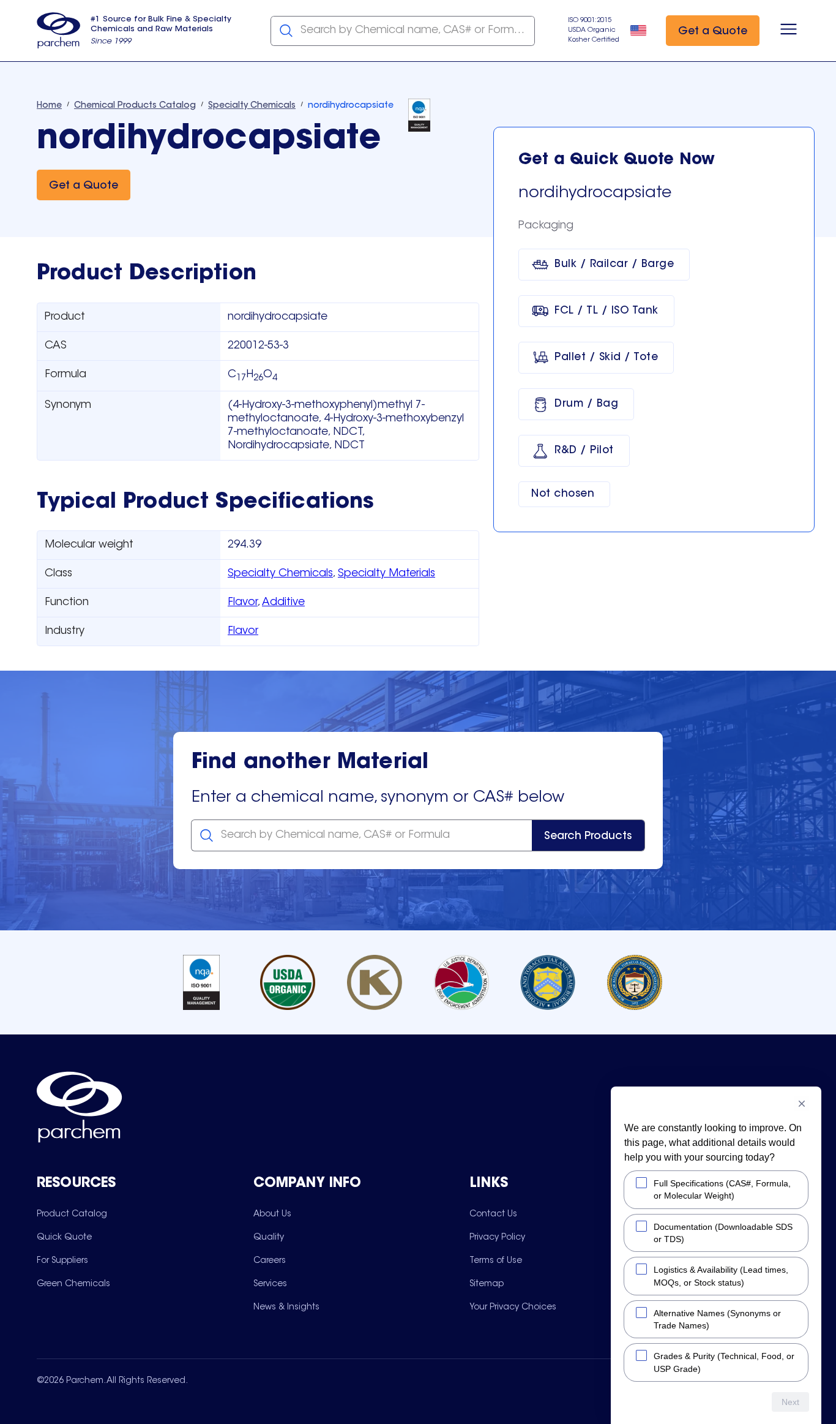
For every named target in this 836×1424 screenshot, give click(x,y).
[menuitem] (72, 1213)
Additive (283, 602)
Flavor (243, 602)
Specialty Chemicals (280, 573)
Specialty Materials (386, 573)
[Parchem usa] (59, 30)
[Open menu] (788, 30)
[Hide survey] (801, 1103)
